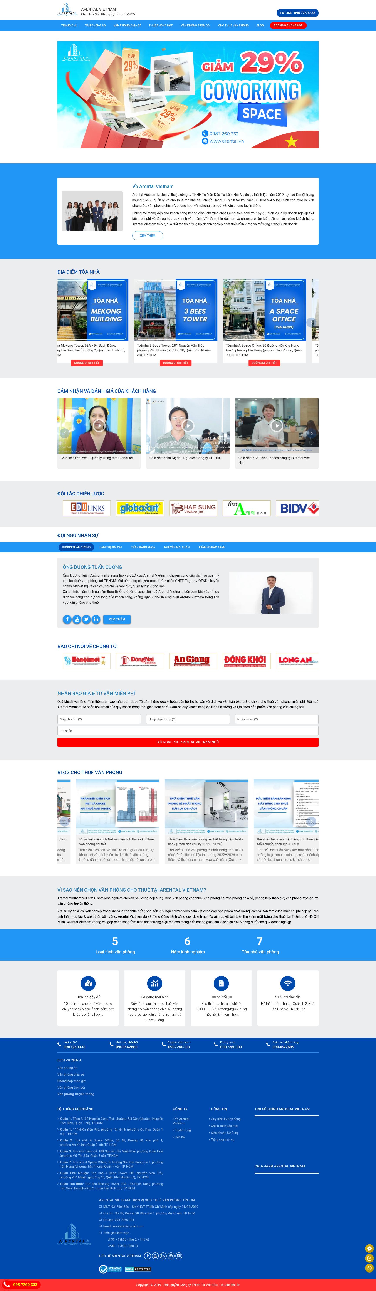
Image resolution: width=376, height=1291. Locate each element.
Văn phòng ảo (95, 25)
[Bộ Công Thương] (110, 1269)
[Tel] (6, 1285)
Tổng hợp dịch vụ (222, 1139)
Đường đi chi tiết (99, 363)
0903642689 (127, 1047)
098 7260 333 (124, 1220)
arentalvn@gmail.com (127, 1226)
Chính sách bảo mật (224, 1126)
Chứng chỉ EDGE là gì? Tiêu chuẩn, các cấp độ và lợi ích (183, 841)
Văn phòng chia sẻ (127, 25)
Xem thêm (147, 235)
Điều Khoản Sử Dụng (225, 1133)
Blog (260, 25)
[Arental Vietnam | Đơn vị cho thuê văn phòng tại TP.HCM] (67, 9)
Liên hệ (180, 1137)
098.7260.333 (25, 1284)
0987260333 (74, 1047)
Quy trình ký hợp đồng (226, 1119)
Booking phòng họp (288, 25)
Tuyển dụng (183, 1130)
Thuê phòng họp (161, 25)
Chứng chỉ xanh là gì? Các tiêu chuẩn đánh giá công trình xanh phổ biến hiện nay (96, 841)
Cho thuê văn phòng (233, 25)
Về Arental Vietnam (181, 1121)
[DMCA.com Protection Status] (138, 1269)
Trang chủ (69, 25)
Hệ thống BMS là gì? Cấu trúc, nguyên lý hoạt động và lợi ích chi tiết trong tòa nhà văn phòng (274, 841)
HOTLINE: (297, 13)
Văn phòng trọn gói (195, 25)
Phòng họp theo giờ (71, 1081)
